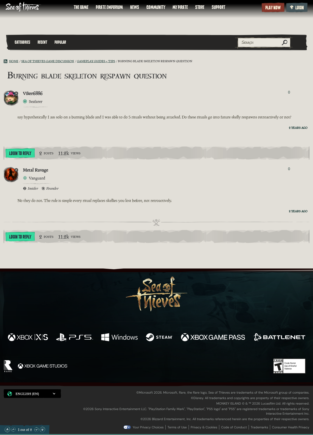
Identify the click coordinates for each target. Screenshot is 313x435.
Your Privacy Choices (148, 427)
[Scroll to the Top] (7, 429)
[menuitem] (81, 7)
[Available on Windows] (119, 338)
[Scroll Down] (36, 429)
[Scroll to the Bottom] (42, 429)
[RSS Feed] (6, 61)
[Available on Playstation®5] (74, 338)
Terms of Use (177, 427)
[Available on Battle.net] (279, 338)
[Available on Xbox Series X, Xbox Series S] (27, 338)
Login (299, 7)
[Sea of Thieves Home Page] (23, 7)
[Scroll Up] (13, 429)
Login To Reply (20, 153)
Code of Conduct (234, 427)
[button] (32, 393)
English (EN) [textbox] (27, 394)
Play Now (273, 7)
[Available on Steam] (159, 338)
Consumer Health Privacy (290, 427)
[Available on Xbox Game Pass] (213, 338)
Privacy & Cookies (204, 427)
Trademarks (259, 427)
